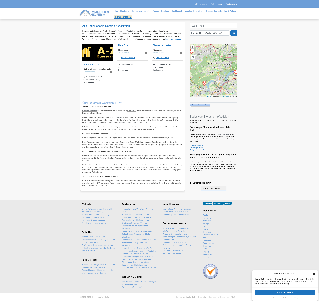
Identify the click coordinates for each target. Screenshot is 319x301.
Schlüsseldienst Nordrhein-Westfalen (137, 231)
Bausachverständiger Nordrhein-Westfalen (135, 244)
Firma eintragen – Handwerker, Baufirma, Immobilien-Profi (179, 238)
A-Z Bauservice (91, 64)
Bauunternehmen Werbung (92, 211)
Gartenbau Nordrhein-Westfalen (135, 222)
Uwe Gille (123, 45)
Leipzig (206, 251)
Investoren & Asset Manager (93, 220)
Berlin (205, 215)
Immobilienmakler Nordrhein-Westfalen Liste (138, 210)
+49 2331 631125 (128, 57)
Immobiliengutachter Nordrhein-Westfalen (139, 239)
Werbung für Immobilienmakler (175, 234)
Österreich (208, 203)
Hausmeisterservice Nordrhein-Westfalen (139, 267)
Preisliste (202, 297)
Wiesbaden (207, 254)
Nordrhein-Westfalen (89, 110)
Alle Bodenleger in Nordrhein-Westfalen (106, 26)
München (207, 220)
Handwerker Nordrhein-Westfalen (135, 214)
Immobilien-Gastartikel (185, 297)
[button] (314, 273)
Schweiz (228, 203)
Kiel (204, 237)
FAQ (212, 4)
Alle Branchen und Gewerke (174, 231)
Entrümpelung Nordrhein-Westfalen (136, 259)
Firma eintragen (123, 16)
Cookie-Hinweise (276, 298)
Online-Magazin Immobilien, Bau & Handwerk (177, 246)
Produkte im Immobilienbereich (94, 222)
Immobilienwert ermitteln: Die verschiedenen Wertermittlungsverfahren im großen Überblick (98, 239)
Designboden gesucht (197, 150)
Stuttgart (206, 223)
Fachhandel (177, 11)
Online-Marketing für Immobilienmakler (97, 208)
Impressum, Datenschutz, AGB (222, 297)
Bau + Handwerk (122, 11)
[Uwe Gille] (236, 72)
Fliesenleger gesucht (197, 147)
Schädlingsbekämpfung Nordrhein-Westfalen (136, 235)
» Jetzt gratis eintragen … (213, 188)
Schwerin (207, 240)
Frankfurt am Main (210, 234)
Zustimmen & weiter (285, 292)
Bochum (145, 122)
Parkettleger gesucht (197, 145)
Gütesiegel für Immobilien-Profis (176, 228)
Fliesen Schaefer (162, 45)
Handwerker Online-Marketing (94, 217)
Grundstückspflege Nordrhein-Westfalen (138, 256)
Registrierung (231, 4)
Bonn (146, 117)
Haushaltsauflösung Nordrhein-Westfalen (139, 250)
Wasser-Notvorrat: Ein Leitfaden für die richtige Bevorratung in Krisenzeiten (97, 271)
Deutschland (88, 82)
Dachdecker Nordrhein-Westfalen (135, 220)
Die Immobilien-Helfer (100, 297)
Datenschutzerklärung (290, 298)
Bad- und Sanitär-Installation (200, 105)
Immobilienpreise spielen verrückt (176, 214)
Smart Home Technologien (133, 287)
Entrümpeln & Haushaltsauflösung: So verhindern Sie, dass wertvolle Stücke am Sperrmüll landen (98, 248)
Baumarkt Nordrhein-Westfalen (134, 265)
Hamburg (207, 218)
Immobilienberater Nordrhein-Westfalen (138, 248)
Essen (128, 122)
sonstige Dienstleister (194, 11)
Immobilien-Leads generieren (174, 242)
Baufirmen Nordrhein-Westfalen (135, 253)
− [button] (192, 50)
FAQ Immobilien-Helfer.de (173, 250)
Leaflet (209, 96)
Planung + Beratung (161, 11)
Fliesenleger (123, 50)
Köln (205, 248)
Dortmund (122, 122)
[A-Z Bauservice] (204, 83)
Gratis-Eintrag (89, 71)
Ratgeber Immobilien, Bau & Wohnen (221, 11)
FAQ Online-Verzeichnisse (173, 253)
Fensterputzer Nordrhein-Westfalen (136, 217)
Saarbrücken (208, 243)
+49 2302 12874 (162, 57)
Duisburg (135, 122)
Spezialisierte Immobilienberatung (95, 214)
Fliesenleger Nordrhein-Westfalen (135, 262)
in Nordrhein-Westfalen (125, 30)
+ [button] (192, 47)
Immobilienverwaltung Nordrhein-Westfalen (135, 227)
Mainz (205, 229)
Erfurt (205, 226)
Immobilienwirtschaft (140, 11)
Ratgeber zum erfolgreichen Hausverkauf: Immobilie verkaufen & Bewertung (99, 265)
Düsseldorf (118, 117)
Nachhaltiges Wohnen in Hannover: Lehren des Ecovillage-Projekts (177, 210)
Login (220, 4)
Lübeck (206, 257)
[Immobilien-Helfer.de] (94, 13)
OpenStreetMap (224, 96)
